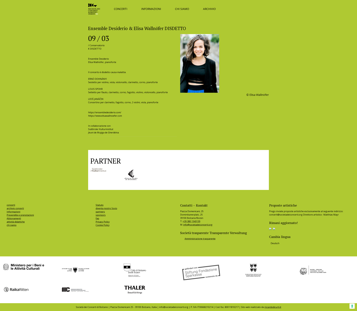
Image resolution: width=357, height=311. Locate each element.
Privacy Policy (103, 221)
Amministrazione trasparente (200, 238)
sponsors (101, 215)
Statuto (99, 205)
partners (100, 211)
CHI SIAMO (182, 9)
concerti (11, 205)
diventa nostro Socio (106, 208)
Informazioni (13, 211)
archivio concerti (15, 208)
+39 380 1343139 (191, 221)
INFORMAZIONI (151, 9)
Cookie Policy (102, 225)
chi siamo (11, 225)
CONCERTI (120, 9)
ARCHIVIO (209, 9)
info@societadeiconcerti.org (197, 224)
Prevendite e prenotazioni (20, 215)
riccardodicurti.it (272, 307)
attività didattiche (16, 221)
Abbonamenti (14, 218)
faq (97, 218)
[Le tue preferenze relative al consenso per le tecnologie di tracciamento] (352, 306)
